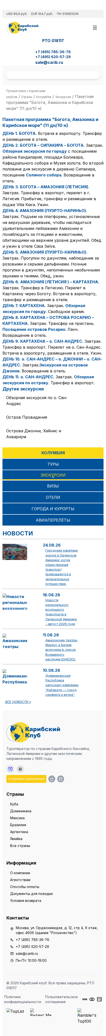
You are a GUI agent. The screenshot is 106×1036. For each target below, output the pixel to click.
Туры (53, 464)
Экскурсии (53, 475)
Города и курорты (53, 508)
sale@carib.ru (49, 62)
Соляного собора (43, 174)
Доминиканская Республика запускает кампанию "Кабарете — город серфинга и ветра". (62, 685)
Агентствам (20, 880)
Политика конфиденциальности (22, 999)
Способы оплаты (24, 887)
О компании (20, 873)
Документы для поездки (31, 893)
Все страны (20, 845)
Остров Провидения (26, 417)
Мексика (17, 818)
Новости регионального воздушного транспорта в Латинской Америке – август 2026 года (61, 612)
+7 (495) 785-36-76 (53, 52)
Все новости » (18, 702)
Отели (53, 497)
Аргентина (19, 832)
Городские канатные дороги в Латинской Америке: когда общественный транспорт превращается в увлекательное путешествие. (61, 567)
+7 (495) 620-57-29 (53, 57)
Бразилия (18, 825)
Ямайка (16, 839)
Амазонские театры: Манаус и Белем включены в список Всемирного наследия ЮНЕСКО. (61, 649)
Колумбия (53, 452)
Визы (53, 485)
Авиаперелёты (53, 520)
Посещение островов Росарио (33, 329)
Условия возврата (25, 900)
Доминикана (20, 811)
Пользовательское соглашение (61, 999)
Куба (14, 804)
